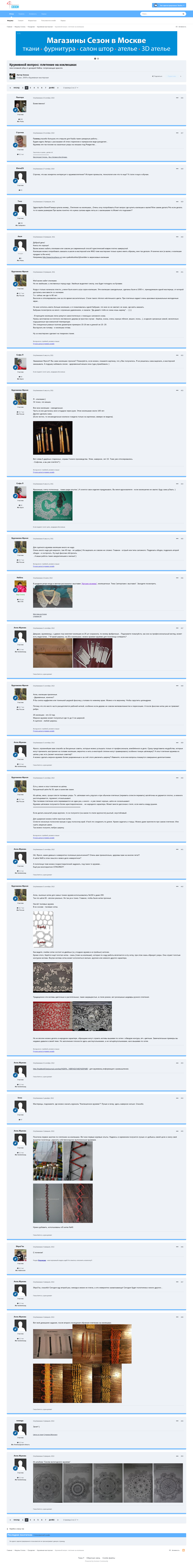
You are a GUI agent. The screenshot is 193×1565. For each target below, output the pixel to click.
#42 (182, 886)
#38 (182, 686)
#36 (182, 578)
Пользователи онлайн (48, 20)
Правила (21, 14)
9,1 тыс (21, 154)
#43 (182, 1063)
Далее (51, 88)
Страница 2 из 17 (70, 88)
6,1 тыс (21, 1268)
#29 (182, 201)
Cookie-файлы (109, 1558)
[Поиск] (183, 14)
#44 (182, 1098)
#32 (182, 355)
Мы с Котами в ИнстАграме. (58, 157)
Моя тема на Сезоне (40, 614)
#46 (182, 1247)
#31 (182, 272)
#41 (182, 849)
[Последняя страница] (58, 87)
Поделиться (157, 76)
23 (21, 190)
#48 (182, 1317)
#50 (182, 1456)
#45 (182, 1131)
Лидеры (63, 20)
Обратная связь (93, 1558)
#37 (182, 628)
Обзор (11, 14)
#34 (182, 484)
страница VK (37, 616)
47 (21, 1119)
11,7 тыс (21, 293)
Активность (33, 14)
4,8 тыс (21, 599)
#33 (182, 390)
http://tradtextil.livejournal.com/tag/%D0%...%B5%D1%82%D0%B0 (60, 1069)
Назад (16, 88)
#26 (182, 98)
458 (21, 223)
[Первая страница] (10, 87)
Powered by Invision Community (96, 1561)
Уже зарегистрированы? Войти (171, 5)
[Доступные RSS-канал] (183, 1550)
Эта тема (173, 14)
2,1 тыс (21, 649)
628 (21, 119)
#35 (182, 538)
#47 (182, 1282)
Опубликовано (43, 98)
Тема (80, 1558)
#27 (182, 133)
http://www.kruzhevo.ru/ (52, 257)
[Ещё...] (177, 97)
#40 (182, 778)
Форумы (10, 20)
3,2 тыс (21, 1442)
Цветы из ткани (38, 1434)
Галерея (20, 20)
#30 (182, 237)
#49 (182, 1421)
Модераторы (32, 20)
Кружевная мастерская (39, 78)
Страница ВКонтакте (50, 1434)
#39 (182, 742)
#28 (182, 169)
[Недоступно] (52, 438)
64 (21, 376)
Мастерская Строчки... (40, 157)
